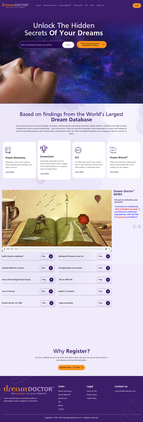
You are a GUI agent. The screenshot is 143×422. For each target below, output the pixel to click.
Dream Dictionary (50, 5)
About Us (100, 5)
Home (38, 5)
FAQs (92, 5)
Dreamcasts (78, 5)
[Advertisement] (133, 51)
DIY (86, 5)
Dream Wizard (65, 5)
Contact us (121, 217)
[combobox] (40, 45)
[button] (134, 226)
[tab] (28, 256)
